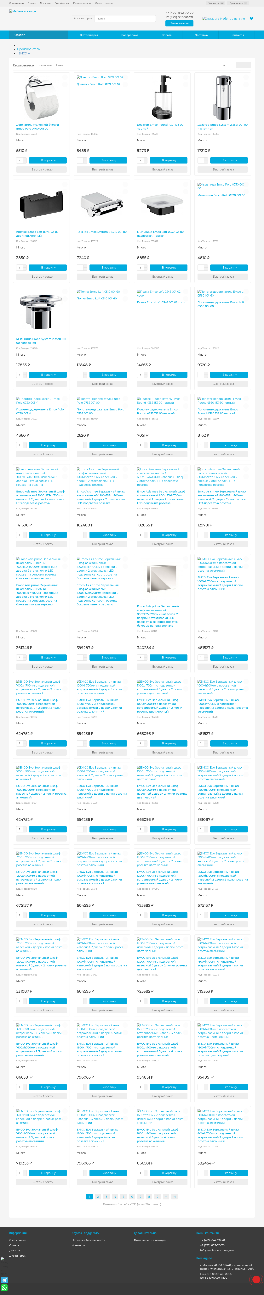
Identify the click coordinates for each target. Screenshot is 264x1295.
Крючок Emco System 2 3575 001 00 (102, 232)
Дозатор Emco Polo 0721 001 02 (98, 84)
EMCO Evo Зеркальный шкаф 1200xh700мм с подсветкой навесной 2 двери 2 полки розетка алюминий (223, 877)
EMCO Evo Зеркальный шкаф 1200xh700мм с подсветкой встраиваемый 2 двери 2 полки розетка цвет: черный (159, 877)
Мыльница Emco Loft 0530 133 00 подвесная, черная (160, 233)
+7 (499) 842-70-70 (212, 1240)
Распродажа (130, 34)
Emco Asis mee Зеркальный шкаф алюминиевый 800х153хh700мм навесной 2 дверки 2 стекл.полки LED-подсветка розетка (222, 497)
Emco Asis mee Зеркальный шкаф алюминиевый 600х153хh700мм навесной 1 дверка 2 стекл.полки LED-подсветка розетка (161, 497)
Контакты (237, 34)
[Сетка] (238, 65)
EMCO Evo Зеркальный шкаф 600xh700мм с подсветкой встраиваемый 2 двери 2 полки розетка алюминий (220, 1135)
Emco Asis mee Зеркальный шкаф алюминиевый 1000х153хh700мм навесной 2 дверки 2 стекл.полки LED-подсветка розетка (40, 497)
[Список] (243, 65)
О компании (16, 3)
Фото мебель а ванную (150, 1240)
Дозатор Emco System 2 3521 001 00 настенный (223, 126)
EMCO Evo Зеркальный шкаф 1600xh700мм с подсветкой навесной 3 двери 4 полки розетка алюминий (37, 1135)
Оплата (32, 3)
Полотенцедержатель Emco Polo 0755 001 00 (100, 411)
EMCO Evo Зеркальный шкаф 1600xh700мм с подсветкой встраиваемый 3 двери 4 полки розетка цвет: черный (159, 1049)
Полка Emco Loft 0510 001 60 (97, 298)
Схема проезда (104, 3)
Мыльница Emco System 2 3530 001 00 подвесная (41, 341)
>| (174, 1196)
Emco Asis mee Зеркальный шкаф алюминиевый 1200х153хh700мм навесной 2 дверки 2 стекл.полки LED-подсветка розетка (101, 497)
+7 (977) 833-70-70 (212, 1245)
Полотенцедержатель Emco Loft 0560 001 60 (221, 304)
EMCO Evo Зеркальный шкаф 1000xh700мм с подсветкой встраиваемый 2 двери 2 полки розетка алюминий (220, 583)
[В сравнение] (65, 84)
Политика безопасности (88, 1240)
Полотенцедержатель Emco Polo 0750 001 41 (40, 411)
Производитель (28, 49)
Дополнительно (145, 1233)
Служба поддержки (86, 1233)
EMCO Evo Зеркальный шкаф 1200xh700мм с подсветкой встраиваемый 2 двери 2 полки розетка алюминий (220, 791)
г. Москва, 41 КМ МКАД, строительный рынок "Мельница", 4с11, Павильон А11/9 (227, 1267)
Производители (82, 3)
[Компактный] (248, 65)
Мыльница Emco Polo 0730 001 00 (221, 195)
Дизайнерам (62, 3)
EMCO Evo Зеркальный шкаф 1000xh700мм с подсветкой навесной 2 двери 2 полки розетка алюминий (223, 705)
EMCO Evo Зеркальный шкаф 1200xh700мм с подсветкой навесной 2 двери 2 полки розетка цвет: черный (162, 963)
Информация (18, 1233)
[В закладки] (65, 77)
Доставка (45, 3)
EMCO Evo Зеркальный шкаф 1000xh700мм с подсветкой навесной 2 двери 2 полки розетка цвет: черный (162, 791)
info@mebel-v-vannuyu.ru (217, 1250)
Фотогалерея (89, 34)
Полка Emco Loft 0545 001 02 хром (161, 302)
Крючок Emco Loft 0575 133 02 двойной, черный (37, 233)
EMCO (23, 53)
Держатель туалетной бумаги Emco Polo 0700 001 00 (37, 126)
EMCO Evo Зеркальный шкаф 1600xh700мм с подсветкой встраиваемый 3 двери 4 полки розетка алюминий (220, 963)
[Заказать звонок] (256, 1279)
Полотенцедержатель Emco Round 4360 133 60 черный (218, 411)
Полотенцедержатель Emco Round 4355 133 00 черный (157, 411)
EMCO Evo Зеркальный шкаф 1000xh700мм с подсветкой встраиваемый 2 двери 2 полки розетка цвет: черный (159, 705)
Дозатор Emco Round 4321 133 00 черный (160, 126)
